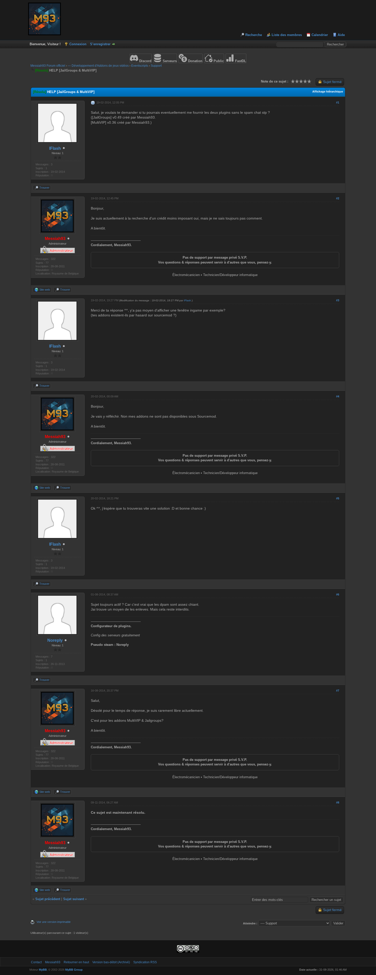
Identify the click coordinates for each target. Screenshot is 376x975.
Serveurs (169, 61)
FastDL (240, 61)
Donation (194, 61)
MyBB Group (74, 969)
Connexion (77, 44)
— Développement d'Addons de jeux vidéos (98, 65)
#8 (337, 802)
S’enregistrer (100, 44)
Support (156, 65)
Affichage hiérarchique (327, 91)
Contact (36, 962)
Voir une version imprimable (54, 921)
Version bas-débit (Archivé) (111, 962)
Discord (144, 61)
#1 (337, 102)
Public (218, 61)
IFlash (187, 300)
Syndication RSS (145, 962)
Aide (341, 35)
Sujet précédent (47, 899)
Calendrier (320, 35)
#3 (337, 300)
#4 (337, 396)
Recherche (253, 35)
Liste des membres (287, 35)
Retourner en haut (76, 962)
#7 (337, 690)
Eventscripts (139, 65)
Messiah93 (52, 962)
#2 (337, 198)
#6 (337, 594)
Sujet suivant (73, 899)
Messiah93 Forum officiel (47, 65)
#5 (337, 498)
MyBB (43, 969)
